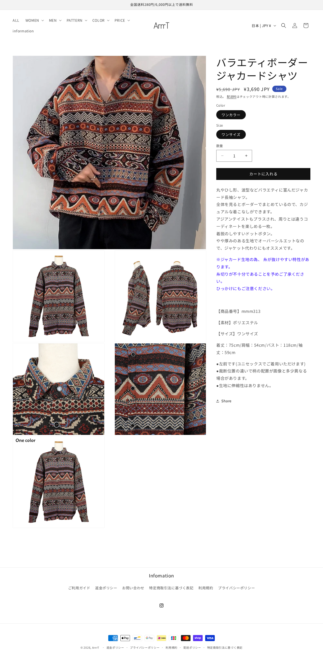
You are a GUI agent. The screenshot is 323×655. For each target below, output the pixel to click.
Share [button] (226, 400)
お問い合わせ (133, 587)
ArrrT (96, 647)
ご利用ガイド (79, 587)
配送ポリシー (192, 647)
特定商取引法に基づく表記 (171, 587)
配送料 (231, 96)
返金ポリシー (106, 587)
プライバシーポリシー (236, 587)
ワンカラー (231, 114)
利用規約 (205, 587)
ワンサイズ (231, 134)
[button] (34, 20)
